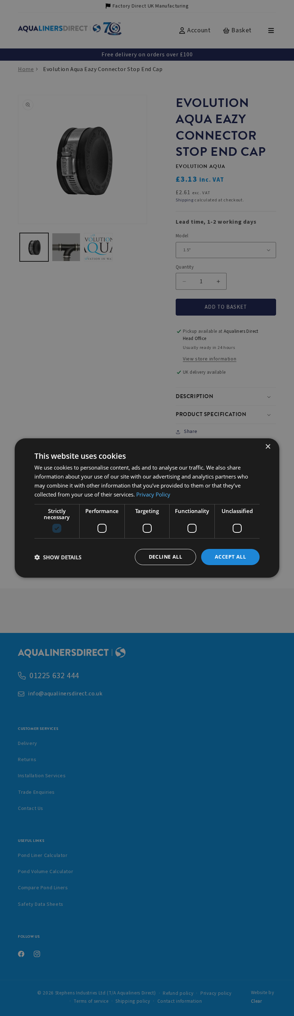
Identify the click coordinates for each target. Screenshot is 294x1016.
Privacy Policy (153, 494)
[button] (57, 557)
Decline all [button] (165, 556)
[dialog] (147, 508)
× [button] (267, 446)
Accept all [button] (230, 556)
